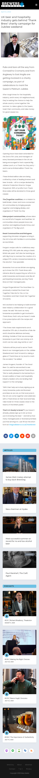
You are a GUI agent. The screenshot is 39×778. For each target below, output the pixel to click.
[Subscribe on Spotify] (12, 750)
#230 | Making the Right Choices (17, 659)
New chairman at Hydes (17, 509)
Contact (12, 769)
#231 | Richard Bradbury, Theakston (18, 620)
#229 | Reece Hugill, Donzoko (16, 698)
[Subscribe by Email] (25, 750)
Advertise (28, 765)
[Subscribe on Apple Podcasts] (6, 750)
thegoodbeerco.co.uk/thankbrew (22, 424)
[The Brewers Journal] (12, 3)
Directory (10, 765)
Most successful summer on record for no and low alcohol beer (19, 541)
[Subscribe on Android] (19, 750)
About (19, 765)
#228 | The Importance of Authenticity (19, 737)
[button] (6, 436)
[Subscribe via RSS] (31, 750)
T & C (21, 769)
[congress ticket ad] (19, 133)
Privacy (29, 769)
